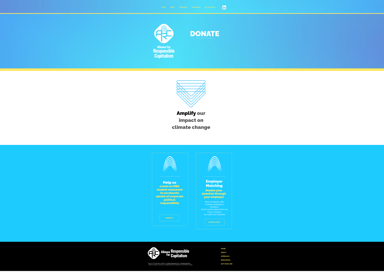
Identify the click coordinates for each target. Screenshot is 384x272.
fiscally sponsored (171, 263)
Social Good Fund (185, 263)
